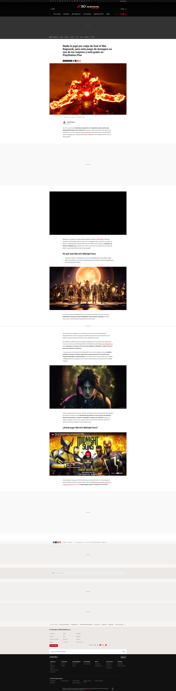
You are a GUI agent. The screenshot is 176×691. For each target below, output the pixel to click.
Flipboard (78, 61)
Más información (89, 689)
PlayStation (86, 36)
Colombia (78, 633)
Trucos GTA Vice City (119, 624)
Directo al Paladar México (87, 681)
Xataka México (53, 680)
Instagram (121, 14)
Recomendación (96, 542)
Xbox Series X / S (80, 542)
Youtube (123, 14)
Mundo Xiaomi (52, 671)
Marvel (104, 542)
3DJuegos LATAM (88, 7)
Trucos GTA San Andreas (64, 624)
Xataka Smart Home (54, 669)
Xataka (51, 663)
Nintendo (66, 36)
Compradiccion (109, 667)
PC (74, 542)
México (51, 636)
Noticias (70, 542)
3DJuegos (63, 663)
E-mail (80, 61)
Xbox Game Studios (54, 639)
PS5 (89, 542)
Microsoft (65, 639)
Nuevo (122, 9)
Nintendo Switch (99, 14)
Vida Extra (63, 665)
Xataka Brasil (52, 682)
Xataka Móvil (52, 665)
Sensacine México (76, 680)
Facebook (116, 14)
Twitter (118, 14)
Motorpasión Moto (98, 665)
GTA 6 (77, 36)
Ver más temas (53, 645)
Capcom (78, 639)
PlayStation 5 (87, 14)
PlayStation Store (74, 624)
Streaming (65, 642)
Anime (108, 14)
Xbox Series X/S (76, 14)
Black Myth (111, 624)
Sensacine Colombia (76, 682)
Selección (66, 14)
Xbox (81, 36)
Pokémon (92, 36)
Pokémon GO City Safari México (86, 624)
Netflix (61, 36)
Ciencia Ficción (79, 642)
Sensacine (74, 663)
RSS (103, 645)
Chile (64, 633)
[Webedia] (54, 657)
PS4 (86, 542)
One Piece (72, 36)
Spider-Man (104, 624)
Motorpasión (97, 663)
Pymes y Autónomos (122, 665)
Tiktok (126, 14)
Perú (64, 636)
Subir (122, 657)
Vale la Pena (57, 14)
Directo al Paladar (87, 663)
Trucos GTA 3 (97, 624)
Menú (53, 9)
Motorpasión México (99, 680)
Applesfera (52, 667)
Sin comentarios (68, 60)
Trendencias (108, 663)
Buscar (123, 651)
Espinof (73, 665)
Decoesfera (108, 665)
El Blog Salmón (120, 663)
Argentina (52, 633)
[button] (71, 122)
